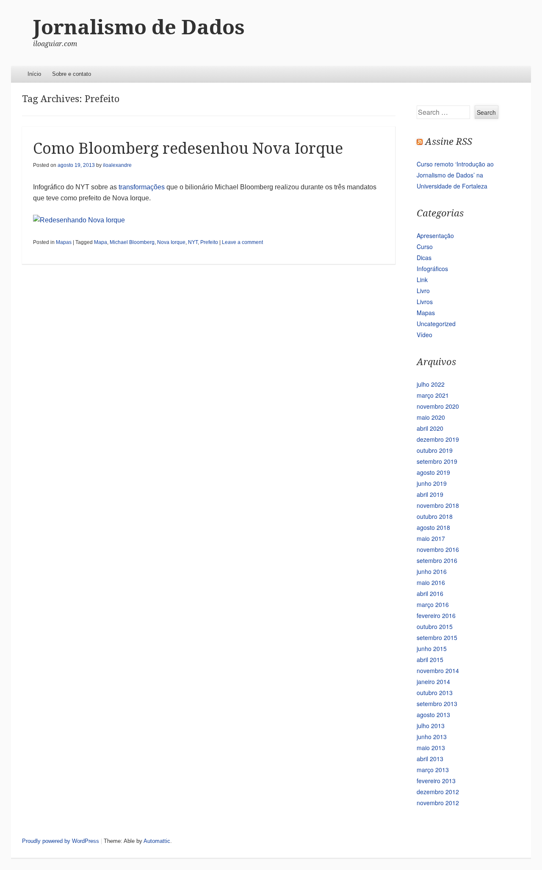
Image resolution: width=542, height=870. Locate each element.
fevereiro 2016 (436, 615)
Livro (423, 290)
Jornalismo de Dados (139, 27)
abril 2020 (430, 428)
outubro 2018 (435, 516)
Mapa (100, 242)
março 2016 (433, 604)
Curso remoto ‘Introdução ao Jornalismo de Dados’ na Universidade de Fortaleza (455, 175)
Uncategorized (436, 323)
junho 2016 (432, 571)
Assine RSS (448, 141)
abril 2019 (430, 494)
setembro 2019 (437, 461)
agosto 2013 (433, 714)
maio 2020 (431, 417)
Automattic (157, 841)
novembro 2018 (438, 505)
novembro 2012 (438, 802)
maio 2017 (431, 538)
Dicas (424, 257)
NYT (193, 242)
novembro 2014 (438, 670)
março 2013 (433, 769)
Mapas (64, 242)
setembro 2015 (437, 637)
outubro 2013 (435, 692)
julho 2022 (431, 384)
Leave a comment (242, 242)
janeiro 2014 (433, 681)
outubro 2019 (435, 450)
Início (34, 74)
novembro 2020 (438, 406)
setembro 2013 (437, 703)
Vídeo (424, 334)
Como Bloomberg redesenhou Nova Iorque (188, 148)
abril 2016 (430, 593)
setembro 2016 (437, 560)
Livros (425, 301)
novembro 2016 (438, 549)
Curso (425, 246)
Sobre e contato (71, 74)
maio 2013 (431, 747)
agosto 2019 (433, 472)
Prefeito (209, 242)
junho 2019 (432, 483)
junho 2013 (432, 736)
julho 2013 (431, 725)
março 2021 (433, 395)
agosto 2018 (433, 527)
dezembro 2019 (438, 439)
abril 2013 (430, 758)
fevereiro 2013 (436, 780)
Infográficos (432, 268)
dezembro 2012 (438, 791)
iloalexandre (117, 165)
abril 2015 (430, 659)
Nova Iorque (171, 242)
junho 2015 (432, 648)
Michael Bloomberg (132, 242)
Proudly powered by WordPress (60, 841)
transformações (142, 187)
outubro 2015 (435, 626)
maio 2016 (431, 582)
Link (422, 279)
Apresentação (435, 235)
